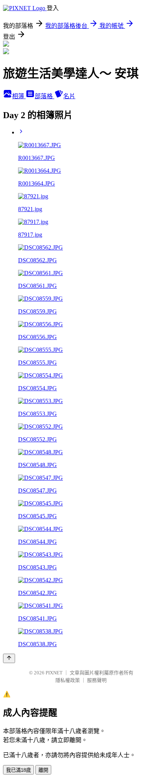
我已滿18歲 (18, 770)
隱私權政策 (67, 680)
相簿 (19, 96)
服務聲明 (97, 680)
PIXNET (54, 673)
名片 (69, 96)
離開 (43, 770)
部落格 (44, 96)
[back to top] (9, 658)
